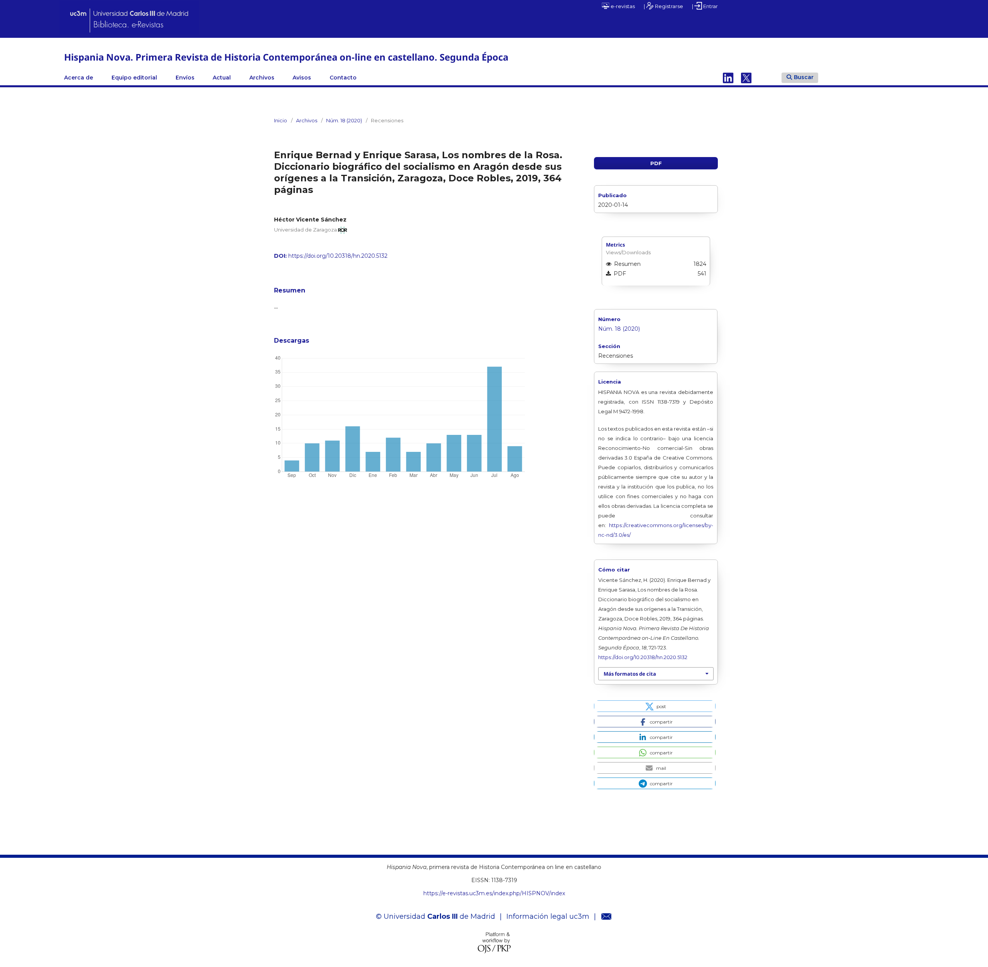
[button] (655, 706)
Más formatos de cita (630, 673)
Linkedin (728, 77)
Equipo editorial (134, 77)
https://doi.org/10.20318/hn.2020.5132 (337, 255)
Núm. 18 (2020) (344, 120)
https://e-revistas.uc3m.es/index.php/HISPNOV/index (494, 893)
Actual (222, 77)
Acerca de (78, 77)
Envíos (185, 77)
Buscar (804, 77)
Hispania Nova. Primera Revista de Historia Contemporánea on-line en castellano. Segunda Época (286, 57)
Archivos (261, 77)
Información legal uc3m (547, 916)
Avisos (302, 77)
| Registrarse (663, 6)
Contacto (343, 77)
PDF (656, 163)
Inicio (280, 120)
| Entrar (705, 6)
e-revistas (622, 6)
